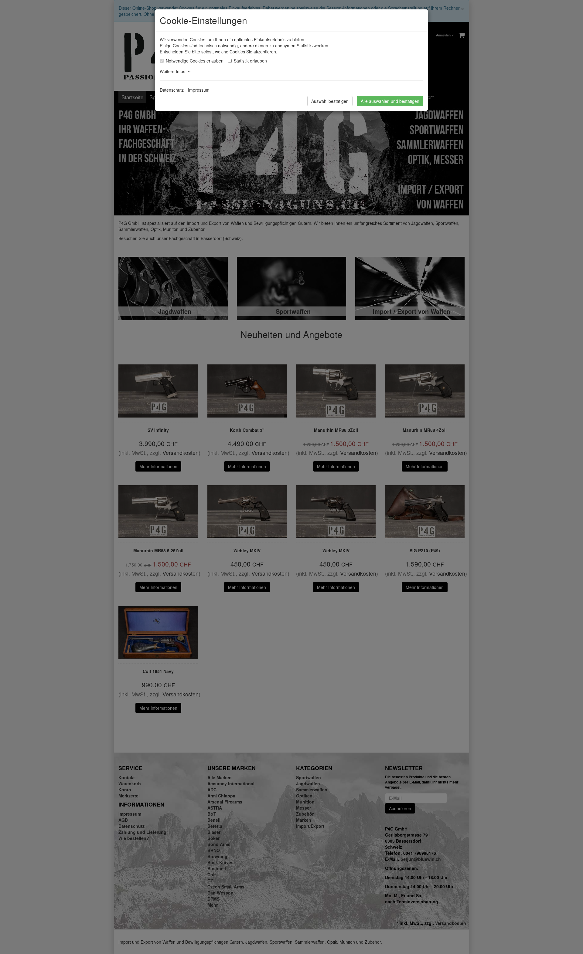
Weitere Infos (174, 71)
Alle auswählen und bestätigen (390, 101)
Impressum (199, 90)
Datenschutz (172, 90)
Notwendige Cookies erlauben (194, 61)
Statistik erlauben (250, 61)
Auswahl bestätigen (330, 101)
